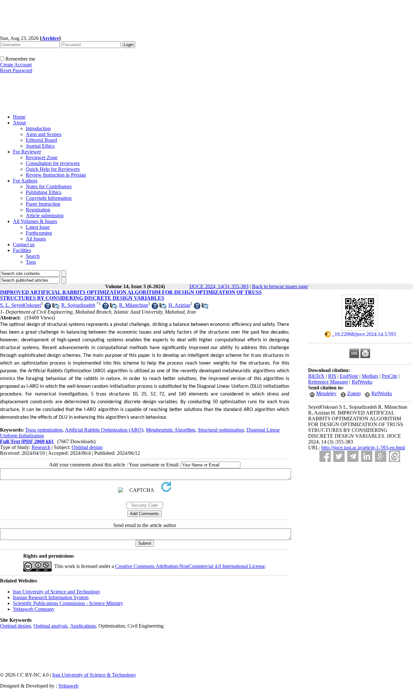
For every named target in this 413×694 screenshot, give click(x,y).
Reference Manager (328, 382)
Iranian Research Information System (50, 597)
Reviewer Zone (41, 157)
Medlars (370, 376)
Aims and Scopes (43, 134)
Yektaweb (68, 686)
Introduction (38, 128)
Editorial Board (41, 140)
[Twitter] (339, 456)
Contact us (24, 244)
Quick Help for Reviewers (53, 169)
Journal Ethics (40, 146)
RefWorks (362, 382)
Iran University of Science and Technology (56, 591)
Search (33, 256)
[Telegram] (352, 456)
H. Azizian (179, 305)
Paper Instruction (43, 204)
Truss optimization (44, 430)
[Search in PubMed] (55, 307)
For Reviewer (27, 151)
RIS (332, 376)
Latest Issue (38, 227)
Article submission (45, 215)
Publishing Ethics (43, 192)
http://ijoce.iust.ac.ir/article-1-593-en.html (363, 447)
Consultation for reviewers (53, 163)
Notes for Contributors (49, 186)
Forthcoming (39, 233)
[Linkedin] (366, 456)
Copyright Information (49, 198)
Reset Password (16, 70)
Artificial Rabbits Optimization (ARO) (104, 430)
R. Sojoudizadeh (78, 305)
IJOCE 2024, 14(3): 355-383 (218, 286)
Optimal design (87, 447)
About (19, 122)
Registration (38, 209)
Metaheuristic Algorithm (170, 430)
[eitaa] (394, 456)
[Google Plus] (380, 456)
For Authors (25, 180)
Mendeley (326, 393)
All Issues (36, 238)
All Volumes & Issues (35, 221)
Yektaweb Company (34, 609)
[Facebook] (325, 456)
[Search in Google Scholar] (48, 307)
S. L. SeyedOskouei (20, 305)
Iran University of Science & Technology (94, 675)
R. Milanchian (133, 305)
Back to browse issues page (280, 286)
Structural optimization (221, 430)
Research (41, 447)
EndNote (349, 376)
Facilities (22, 250)
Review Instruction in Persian (56, 175)
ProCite (389, 376)
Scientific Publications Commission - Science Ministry (68, 603)
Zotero (354, 393)
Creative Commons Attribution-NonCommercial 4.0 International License (190, 566)
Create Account (16, 64)
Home (19, 117)
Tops (31, 262)
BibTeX (316, 376)
